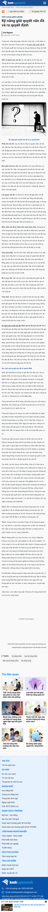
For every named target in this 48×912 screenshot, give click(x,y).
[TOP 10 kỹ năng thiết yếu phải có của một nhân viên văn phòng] (12, 688)
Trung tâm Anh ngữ (10, 798)
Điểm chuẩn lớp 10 (9, 873)
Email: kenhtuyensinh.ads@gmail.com (21, 892)
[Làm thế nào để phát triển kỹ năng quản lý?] (35, 688)
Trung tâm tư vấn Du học (12, 782)
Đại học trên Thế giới (10, 819)
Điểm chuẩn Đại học (10, 865)
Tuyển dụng (7, 848)
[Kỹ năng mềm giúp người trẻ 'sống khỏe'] (35, 739)
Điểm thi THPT (8, 869)
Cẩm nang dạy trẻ (9, 856)
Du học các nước (9, 774)
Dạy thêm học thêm (17, 11)
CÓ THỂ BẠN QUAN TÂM (12, 902)
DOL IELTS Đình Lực (10, 806)
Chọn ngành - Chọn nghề (12, 836)
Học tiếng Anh (7, 790)
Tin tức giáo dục (8, 765)
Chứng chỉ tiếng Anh (10, 794)
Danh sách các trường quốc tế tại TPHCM (19, 827)
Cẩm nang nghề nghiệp (24, 7)
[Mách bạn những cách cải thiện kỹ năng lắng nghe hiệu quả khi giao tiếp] (12, 713)
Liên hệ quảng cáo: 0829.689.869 (19, 888)
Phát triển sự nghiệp (10, 844)
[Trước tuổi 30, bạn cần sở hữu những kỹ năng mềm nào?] (35, 713)
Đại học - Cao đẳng (10, 815)
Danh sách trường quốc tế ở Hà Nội (16, 823)
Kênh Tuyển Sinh (8, 7)
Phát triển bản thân (10, 840)
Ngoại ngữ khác (8, 802)
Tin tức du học (8, 778)
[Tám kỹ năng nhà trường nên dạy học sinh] (12, 739)
